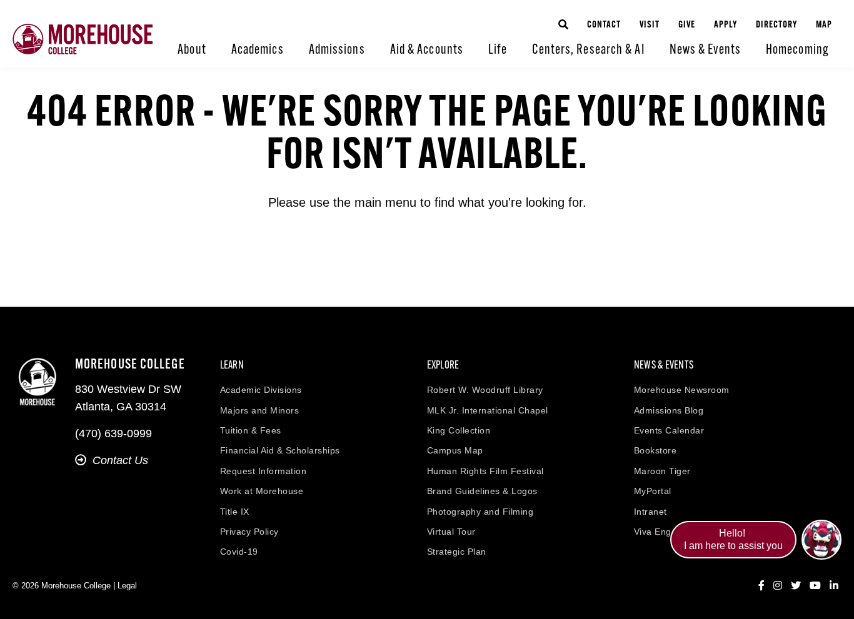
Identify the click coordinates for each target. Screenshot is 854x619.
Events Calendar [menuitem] (669, 430)
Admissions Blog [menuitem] (669, 410)
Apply (725, 25)
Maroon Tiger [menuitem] (662, 471)
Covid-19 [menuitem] (239, 552)
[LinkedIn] (834, 586)
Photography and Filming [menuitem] (480, 512)
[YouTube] (815, 586)
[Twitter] (796, 586)
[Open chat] (821, 540)
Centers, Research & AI (588, 50)
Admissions (337, 50)
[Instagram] (777, 586)
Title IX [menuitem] (234, 512)
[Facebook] (761, 586)
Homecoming (797, 50)
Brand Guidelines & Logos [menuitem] (482, 491)
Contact (604, 25)
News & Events (705, 50)
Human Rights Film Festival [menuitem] (485, 471)
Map (824, 25)
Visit (650, 25)
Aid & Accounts (426, 50)
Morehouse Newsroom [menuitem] (682, 390)
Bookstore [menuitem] (655, 450)
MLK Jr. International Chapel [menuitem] (487, 410)
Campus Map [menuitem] (455, 450)
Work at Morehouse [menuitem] (262, 491)
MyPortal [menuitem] (652, 491)
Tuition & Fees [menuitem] (250, 430)
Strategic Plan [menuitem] (456, 552)
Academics (257, 50)
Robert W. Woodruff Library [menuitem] (485, 390)
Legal (127, 585)
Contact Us (120, 460)
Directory (776, 25)
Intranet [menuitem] (650, 512)
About (192, 50)
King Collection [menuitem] (459, 430)
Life (497, 50)
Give (686, 25)
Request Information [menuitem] (263, 471)
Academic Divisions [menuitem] (261, 390)
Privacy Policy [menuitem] (249, 532)
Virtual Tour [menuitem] (451, 532)
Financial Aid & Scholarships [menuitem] (280, 450)
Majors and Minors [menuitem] (259, 410)
